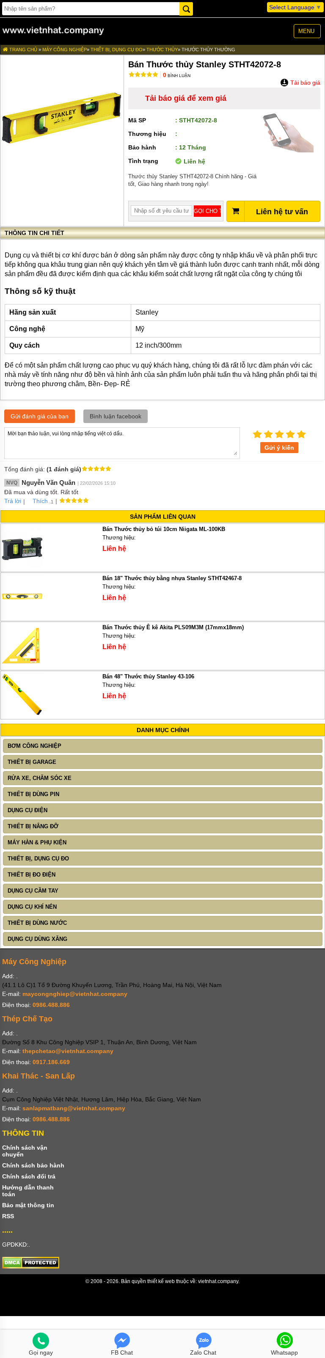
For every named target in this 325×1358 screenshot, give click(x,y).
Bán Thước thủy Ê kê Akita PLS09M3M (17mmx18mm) (173, 627)
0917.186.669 (51, 1062)
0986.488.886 (51, 1004)
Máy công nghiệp (64, 49)
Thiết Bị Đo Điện (31, 874)
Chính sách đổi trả (28, 1176)
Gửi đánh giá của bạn (40, 416)
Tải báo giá (304, 82)
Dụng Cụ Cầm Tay (33, 891)
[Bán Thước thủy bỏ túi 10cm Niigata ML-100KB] (22, 566)
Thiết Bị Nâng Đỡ (33, 826)
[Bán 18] (22, 615)
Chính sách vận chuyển (24, 1151)
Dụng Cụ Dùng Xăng (37, 939)
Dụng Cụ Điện (27, 810)
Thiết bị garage (32, 762)
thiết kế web (161, 1281)
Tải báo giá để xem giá (185, 98)
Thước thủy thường (208, 49)
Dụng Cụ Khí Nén (32, 907)
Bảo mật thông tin (28, 1205)
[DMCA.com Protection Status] (30, 1266)
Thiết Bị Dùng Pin (33, 794)
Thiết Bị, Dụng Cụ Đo (117, 49)
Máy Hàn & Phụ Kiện (37, 842)
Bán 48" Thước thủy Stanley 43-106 (148, 676)
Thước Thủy (162, 49)
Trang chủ (22, 49)
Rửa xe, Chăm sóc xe (40, 778)
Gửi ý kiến (279, 447)
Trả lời (12, 501)
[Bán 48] (22, 714)
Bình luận (176, 75)
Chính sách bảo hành (33, 1165)
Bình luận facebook (115, 416)
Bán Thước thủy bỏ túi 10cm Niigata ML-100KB (163, 529)
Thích (40, 501)
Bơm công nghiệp (34, 746)
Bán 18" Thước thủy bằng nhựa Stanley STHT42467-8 (172, 578)
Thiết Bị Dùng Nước (37, 923)
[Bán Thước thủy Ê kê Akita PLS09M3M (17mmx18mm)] (22, 664)
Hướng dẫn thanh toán (28, 1191)
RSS (8, 1216)
